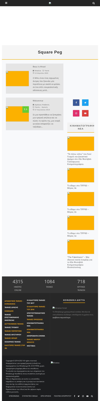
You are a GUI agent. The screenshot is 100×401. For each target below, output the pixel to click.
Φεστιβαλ (31, 346)
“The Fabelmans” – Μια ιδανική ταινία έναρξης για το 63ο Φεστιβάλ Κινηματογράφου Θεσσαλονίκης (79, 262)
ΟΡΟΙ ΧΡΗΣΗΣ (46, 396)
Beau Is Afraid (39, 67)
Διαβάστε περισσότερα (61, 317)
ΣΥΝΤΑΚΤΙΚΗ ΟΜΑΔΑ (30, 396)
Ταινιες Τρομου (12, 327)
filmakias (37, 70)
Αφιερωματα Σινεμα (36, 336)
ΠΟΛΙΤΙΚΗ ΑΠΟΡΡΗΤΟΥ (62, 396)
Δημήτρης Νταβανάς (42, 104)
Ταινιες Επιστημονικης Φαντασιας (12, 317)
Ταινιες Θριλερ (11, 338)
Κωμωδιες (9, 311)
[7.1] (17, 113)
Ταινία (47, 70)
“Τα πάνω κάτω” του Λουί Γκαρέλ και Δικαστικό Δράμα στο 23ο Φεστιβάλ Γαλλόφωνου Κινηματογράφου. (79, 159)
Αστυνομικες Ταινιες (14, 324)
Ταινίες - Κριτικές (41, 107)
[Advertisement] (50, 26)
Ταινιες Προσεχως (35, 319)
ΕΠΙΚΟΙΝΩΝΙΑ (14, 396)
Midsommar (38, 101)
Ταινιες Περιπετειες (13, 331)
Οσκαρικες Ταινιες (13, 342)
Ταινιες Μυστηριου (13, 334)
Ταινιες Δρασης (11, 307)
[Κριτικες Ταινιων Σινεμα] (55, 363)
